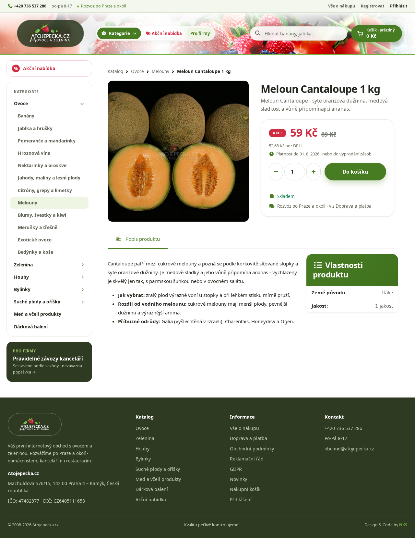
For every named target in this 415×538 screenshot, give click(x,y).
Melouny (160, 71)
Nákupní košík (245, 489)
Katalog (115, 71)
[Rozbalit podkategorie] (82, 103)
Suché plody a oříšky (158, 469)
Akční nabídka (166, 33)
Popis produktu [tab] (142, 239)
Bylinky (143, 459)
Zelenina (145, 438)
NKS (403, 525)
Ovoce (137, 71)
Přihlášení (241, 499)
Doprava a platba (354, 206)
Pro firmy (200, 33)
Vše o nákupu (341, 6)
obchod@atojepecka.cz (349, 449)
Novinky (238, 479)
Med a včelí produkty (158, 479)
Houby (142, 449)
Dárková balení (152, 489)
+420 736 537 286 (343, 428)
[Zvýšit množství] (313, 171)
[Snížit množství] (276, 171)
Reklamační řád (247, 459)
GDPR (236, 469)
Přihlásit (398, 6)
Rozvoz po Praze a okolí (103, 6)
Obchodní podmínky (252, 449)
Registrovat (372, 6)
